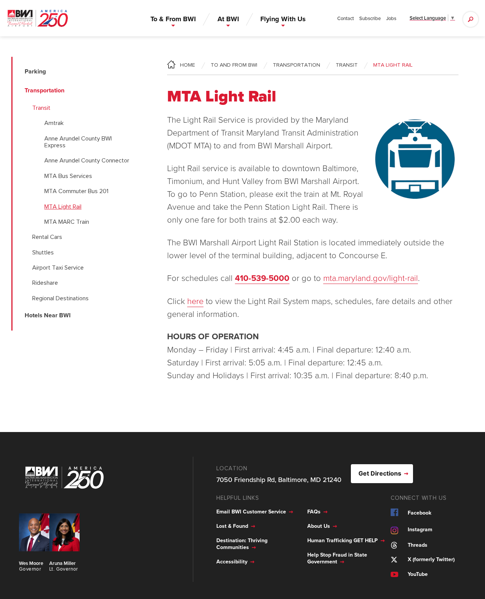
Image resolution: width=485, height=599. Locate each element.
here (195, 301)
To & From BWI (173, 19)
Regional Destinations (60, 298)
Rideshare (45, 283)
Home (187, 65)
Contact (345, 18)
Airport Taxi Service (58, 268)
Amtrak (54, 123)
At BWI (228, 19)
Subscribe (370, 18)
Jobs (391, 18)
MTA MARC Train (66, 222)
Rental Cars (47, 237)
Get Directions (379, 473)
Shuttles (43, 253)
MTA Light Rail (62, 207)
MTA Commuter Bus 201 (76, 191)
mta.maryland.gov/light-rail (370, 278)
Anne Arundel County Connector (86, 161)
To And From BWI (234, 65)
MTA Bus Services (68, 176)
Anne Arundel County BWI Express (78, 142)
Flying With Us (283, 19)
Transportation (296, 65)
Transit (41, 108)
